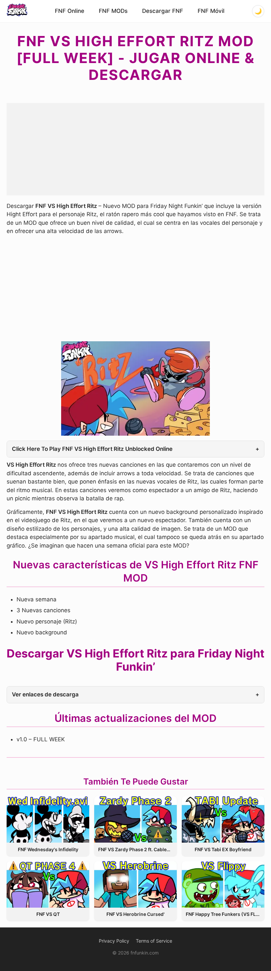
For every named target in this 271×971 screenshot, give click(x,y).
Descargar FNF (162, 11)
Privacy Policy (114, 941)
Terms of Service (154, 941)
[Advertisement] (135, 149)
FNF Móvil (211, 11)
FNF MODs (113, 11)
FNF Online (69, 11)
